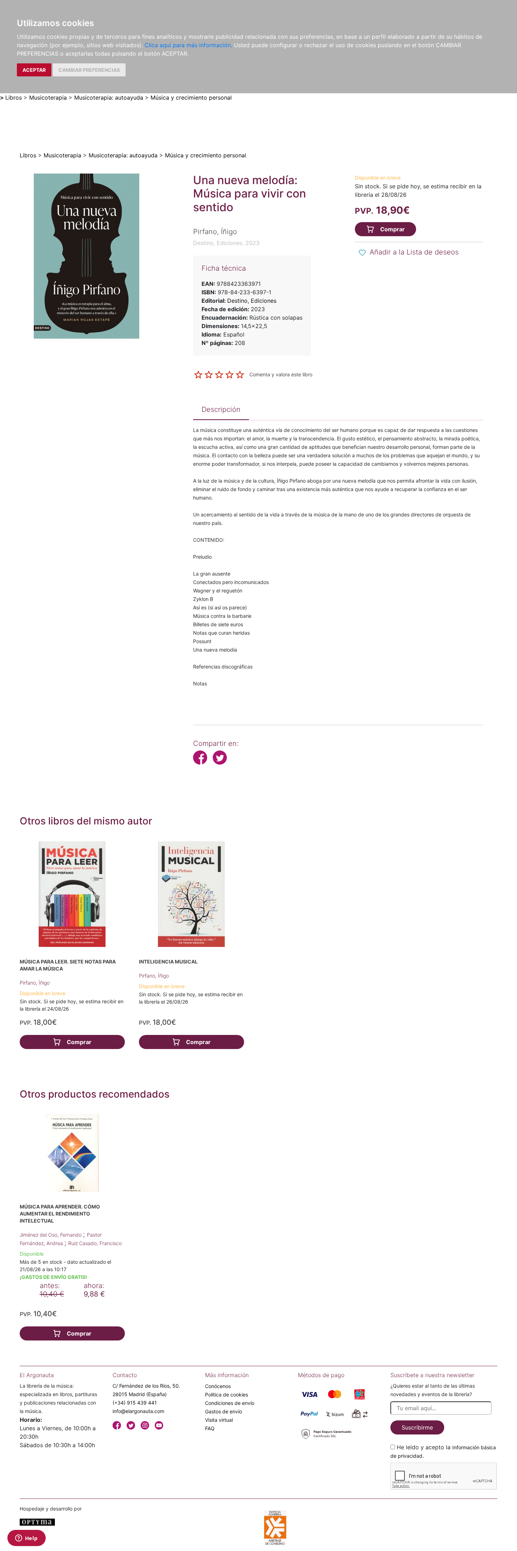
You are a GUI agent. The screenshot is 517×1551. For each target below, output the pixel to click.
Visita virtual (219, 1420)
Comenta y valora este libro (280, 374)
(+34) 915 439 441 (135, 1403)
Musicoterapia (48, 97)
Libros (13, 97)
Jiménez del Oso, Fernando (51, 1235)
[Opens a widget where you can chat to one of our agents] (26, 1538)
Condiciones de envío (229, 1403)
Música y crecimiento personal (191, 97)
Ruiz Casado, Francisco (95, 1243)
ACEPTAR (34, 70)
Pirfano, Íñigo (35, 983)
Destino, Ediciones (251, 300)
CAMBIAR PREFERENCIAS (89, 70)
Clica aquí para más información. (188, 45)
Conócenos (218, 1386)
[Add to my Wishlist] (362, 253)
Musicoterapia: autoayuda (108, 97)
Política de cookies (226, 1395)
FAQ (210, 1428)
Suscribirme (417, 1427)
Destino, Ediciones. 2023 (226, 242)
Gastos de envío (223, 1411)
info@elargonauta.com (138, 1411)
